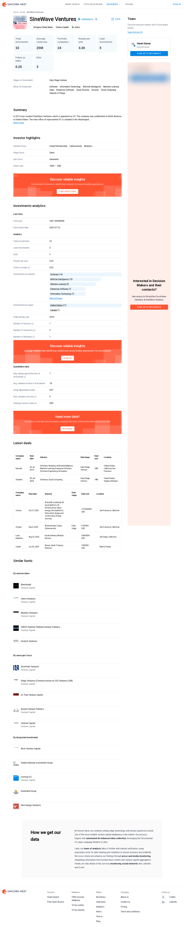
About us (125, 897)
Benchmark (26, 584)
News (98, 911)
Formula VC (26, 777)
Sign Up (67, 358)
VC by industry (78, 910)
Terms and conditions (130, 911)
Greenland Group (28, 791)
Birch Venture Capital (30, 748)
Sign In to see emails (149, 53)
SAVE (118, 19)
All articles (100, 897)
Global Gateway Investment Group (37, 762)
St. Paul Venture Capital (32, 695)
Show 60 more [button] (55, 298)
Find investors (67, 191)
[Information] (29, 267)
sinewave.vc (87, 19)
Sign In (177, 4)
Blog (98, 921)
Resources (112, 4)
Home (15, 12)
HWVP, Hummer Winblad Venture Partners (40, 627)
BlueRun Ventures (29, 613)
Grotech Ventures (29, 641)
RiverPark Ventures (30, 666)
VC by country (78, 905)
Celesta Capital (28, 723)
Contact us (125, 902)
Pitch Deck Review (93, 4)
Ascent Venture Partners (32, 709)
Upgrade (67, 429)
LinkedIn (173, 902)
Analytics (100, 906)
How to (99, 916)
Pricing (129, 4)
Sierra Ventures (28, 598)
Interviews (101, 902)
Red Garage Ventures (31, 805)
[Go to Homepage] (14, 4)
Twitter (172, 897)
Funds (22, 12)
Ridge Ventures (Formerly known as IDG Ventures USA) (47, 680)
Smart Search (72, 4)
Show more (18, 122)
